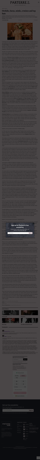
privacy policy (30, 235)
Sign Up (30, 233)
